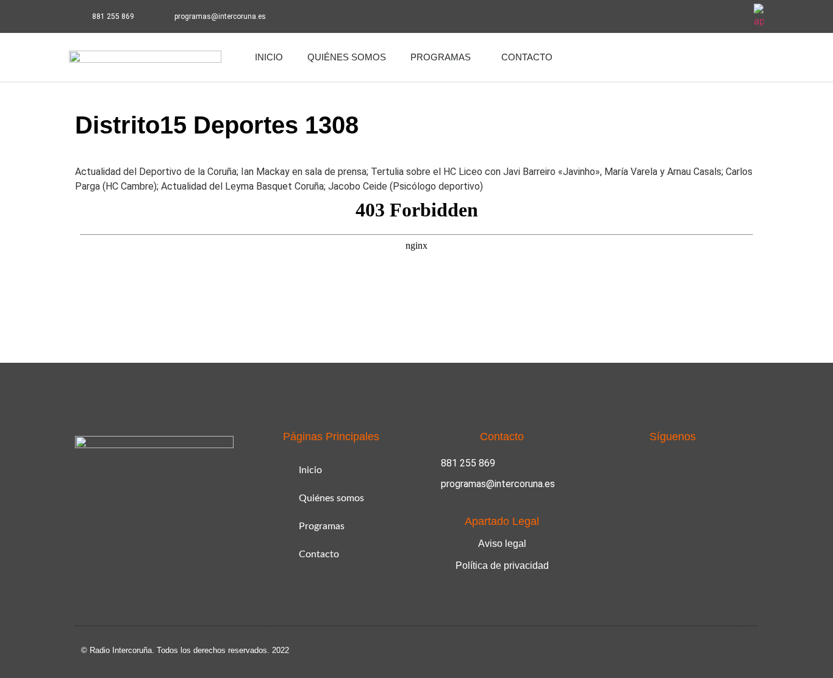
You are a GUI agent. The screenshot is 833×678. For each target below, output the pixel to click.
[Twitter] (731, 16)
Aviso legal (502, 543)
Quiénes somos (346, 57)
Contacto (526, 57)
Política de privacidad (502, 565)
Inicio (269, 57)
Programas (440, 57)
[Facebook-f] (698, 16)
